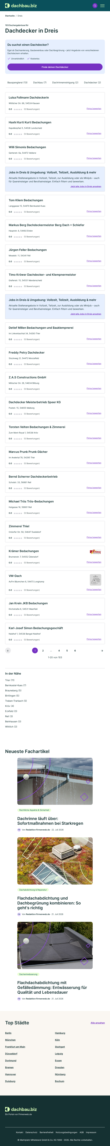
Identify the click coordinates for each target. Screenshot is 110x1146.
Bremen (9, 1067)
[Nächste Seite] (102, 650)
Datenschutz (31, 1132)
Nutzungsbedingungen (66, 1132)
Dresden (59, 1067)
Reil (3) (9, 716)
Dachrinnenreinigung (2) (65, 82)
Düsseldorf (11, 1053)
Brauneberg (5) (13, 690)
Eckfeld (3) (11, 711)
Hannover (10, 1074)
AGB (82, 1132)
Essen (58, 1060)
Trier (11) (9, 680)
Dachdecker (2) (92, 82)
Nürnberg (60, 1074)
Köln (57, 1039)
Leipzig (59, 1053)
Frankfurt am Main (15, 1046)
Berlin (8, 1033)
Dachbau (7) (40, 82)
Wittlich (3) (11, 726)
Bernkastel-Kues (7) (15, 685)
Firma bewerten (94, 108)
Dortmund (10, 1060)
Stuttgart (60, 1046)
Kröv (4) (9, 706)
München (10, 1039)
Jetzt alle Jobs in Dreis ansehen (85, 186)
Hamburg (60, 1033)
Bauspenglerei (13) (17, 82)
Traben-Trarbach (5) (16, 700)
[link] (55, 103)
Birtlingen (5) (12, 695)
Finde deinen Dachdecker (55, 67)
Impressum (91, 1132)
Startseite (10, 15)
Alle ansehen (98, 1022)
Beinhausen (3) (13, 721)
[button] (95, 5)
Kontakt (19, 1132)
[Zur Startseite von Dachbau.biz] (21, 5)
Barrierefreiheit (46, 1132)
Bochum (59, 1081)
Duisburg (10, 1081)
